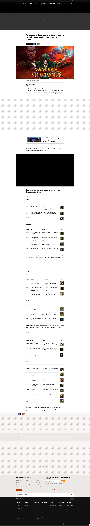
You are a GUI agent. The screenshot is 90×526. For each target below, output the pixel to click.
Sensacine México (36, 516)
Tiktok (61, 489)
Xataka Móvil (18, 505)
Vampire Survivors (40, 413)
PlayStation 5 (28, 486)
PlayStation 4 (38, 486)
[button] (32, 84)
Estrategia (36, 3)
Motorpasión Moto (53, 505)
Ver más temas (19, 490)
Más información (46, 524)
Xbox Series (28, 484)
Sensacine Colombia (36, 518)
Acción (30, 3)
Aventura (24, 3)
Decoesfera (60, 505)
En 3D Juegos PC (46, 137)
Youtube (54, 489)
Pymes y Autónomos (70, 505)
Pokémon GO (52, 3)
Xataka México (18, 516)
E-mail (39, 44)
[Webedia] (71, 0)
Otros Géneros (18, 480)
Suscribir (63, 481)
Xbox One (37, 484)
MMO (27, 482)
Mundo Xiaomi (18, 510)
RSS (58, 489)
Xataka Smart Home (19, 508)
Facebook (71, 3)
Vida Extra (26, 505)
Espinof (34, 505)
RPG (19, 3)
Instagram (56, 489)
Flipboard (37, 44)
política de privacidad (58, 483)
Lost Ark (58, 3)
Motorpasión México (53, 516)
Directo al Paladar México (44, 517)
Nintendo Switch (19, 486)
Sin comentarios (29, 43)
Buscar (72, 495)
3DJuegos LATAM (27, 516)
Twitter (73, 3)
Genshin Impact (44, 3)
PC (34, 413)
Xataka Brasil (18, 518)
